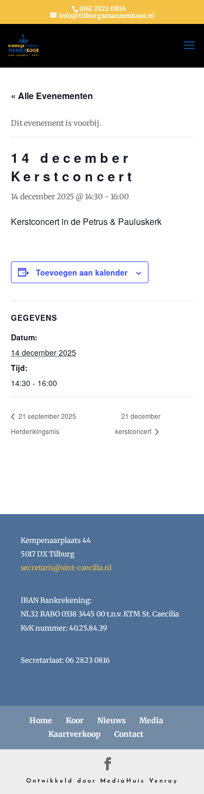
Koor (75, 720)
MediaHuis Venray (139, 781)
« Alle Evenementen (52, 95)
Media (151, 720)
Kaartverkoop (74, 734)
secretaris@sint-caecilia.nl (66, 567)
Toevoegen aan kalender (81, 272)
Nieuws (111, 720)
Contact (129, 734)
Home (40, 720)
